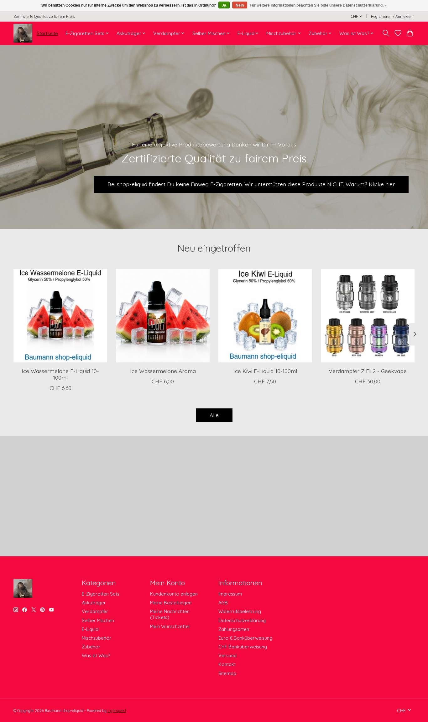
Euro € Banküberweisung (245, 638)
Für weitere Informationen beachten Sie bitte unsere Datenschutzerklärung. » (318, 5)
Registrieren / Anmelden (392, 16)
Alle (214, 415)
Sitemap (227, 673)
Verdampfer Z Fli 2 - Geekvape (368, 370)
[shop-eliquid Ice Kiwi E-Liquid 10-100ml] (265, 315)
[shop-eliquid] (22, 33)
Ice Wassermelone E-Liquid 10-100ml (60, 374)
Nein (240, 5)
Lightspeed (116, 710)
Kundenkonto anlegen (174, 594)
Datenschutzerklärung (242, 620)
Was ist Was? (96, 655)
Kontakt (227, 664)
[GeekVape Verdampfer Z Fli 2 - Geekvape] (368, 315)
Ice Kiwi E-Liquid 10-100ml (265, 370)
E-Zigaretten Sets (100, 594)
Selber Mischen (98, 620)
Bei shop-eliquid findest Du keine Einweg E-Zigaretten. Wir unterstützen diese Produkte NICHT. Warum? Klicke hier (251, 184)
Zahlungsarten (233, 629)
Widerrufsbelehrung (239, 611)
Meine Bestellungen (170, 603)
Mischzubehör (96, 638)
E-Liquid (90, 629)
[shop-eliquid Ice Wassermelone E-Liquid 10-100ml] (60, 315)
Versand (227, 655)
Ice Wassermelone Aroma (163, 370)
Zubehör (91, 647)
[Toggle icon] (385, 33)
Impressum (230, 594)
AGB (223, 603)
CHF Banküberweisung (242, 647)
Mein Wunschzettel (170, 626)
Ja (224, 5)
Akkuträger (94, 603)
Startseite (47, 33)
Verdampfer (95, 611)
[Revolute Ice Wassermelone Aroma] (163, 315)
